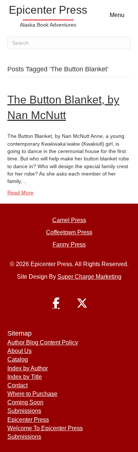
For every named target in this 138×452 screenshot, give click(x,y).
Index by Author (27, 368)
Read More (20, 193)
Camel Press (69, 220)
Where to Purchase (32, 394)
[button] (56, 303)
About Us (19, 351)
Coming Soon (25, 402)
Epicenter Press (28, 420)
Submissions (24, 411)
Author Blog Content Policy (42, 342)
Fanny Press (69, 244)
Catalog (17, 359)
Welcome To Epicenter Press (45, 428)
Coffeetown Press (69, 232)
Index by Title (24, 377)
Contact (17, 385)
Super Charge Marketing (89, 276)
